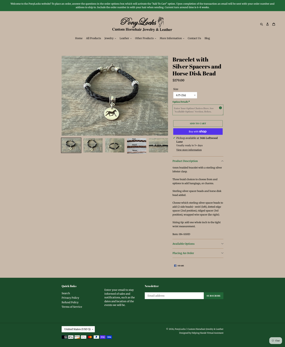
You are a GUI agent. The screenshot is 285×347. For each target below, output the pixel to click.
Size (175, 89)
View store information (189, 149)
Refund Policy (70, 302)
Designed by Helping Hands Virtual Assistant (201, 333)
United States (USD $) (77, 329)
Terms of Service (72, 306)
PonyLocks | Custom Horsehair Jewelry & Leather (199, 329)
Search (66, 293)
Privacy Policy (70, 297)
